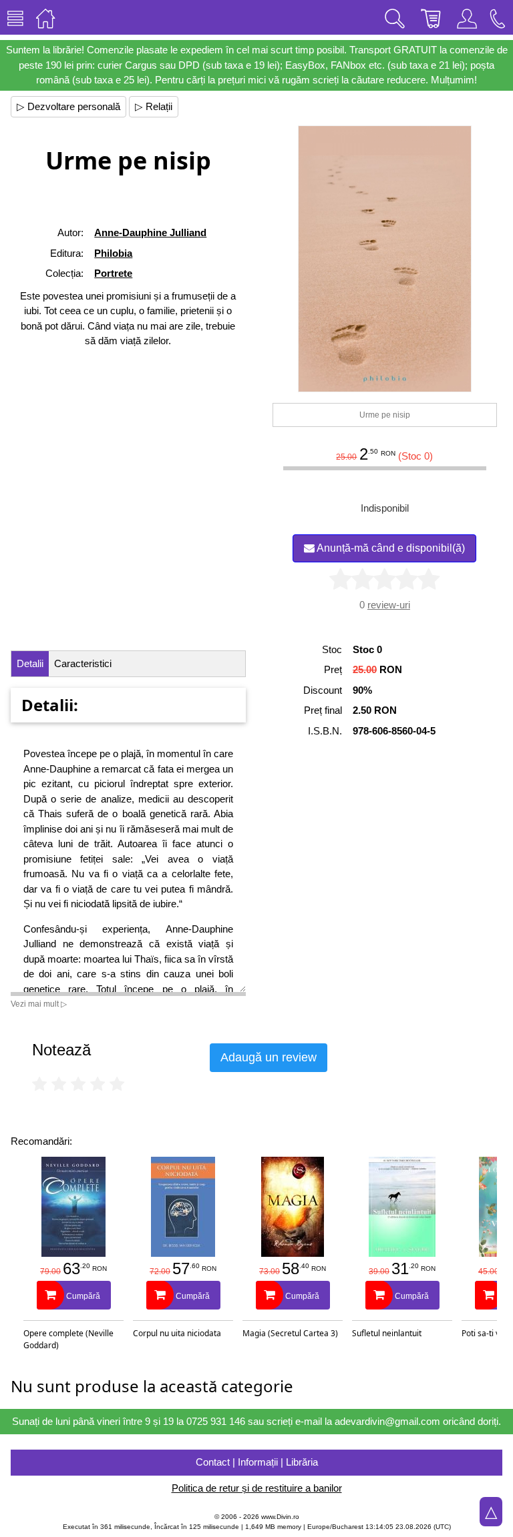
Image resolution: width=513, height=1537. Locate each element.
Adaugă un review (268, 1057)
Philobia (113, 253)
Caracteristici (83, 663)
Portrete (113, 273)
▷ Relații (153, 106)
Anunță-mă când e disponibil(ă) (390, 548)
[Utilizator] (467, 17)
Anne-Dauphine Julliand (150, 232)
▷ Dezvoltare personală (68, 106)
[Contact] (497, 17)
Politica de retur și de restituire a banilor (257, 1488)
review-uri (388, 604)
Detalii (30, 663)
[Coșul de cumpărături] (431, 17)
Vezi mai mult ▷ (39, 1004)
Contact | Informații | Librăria (257, 1462)
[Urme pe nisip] (385, 258)
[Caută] (394, 17)
